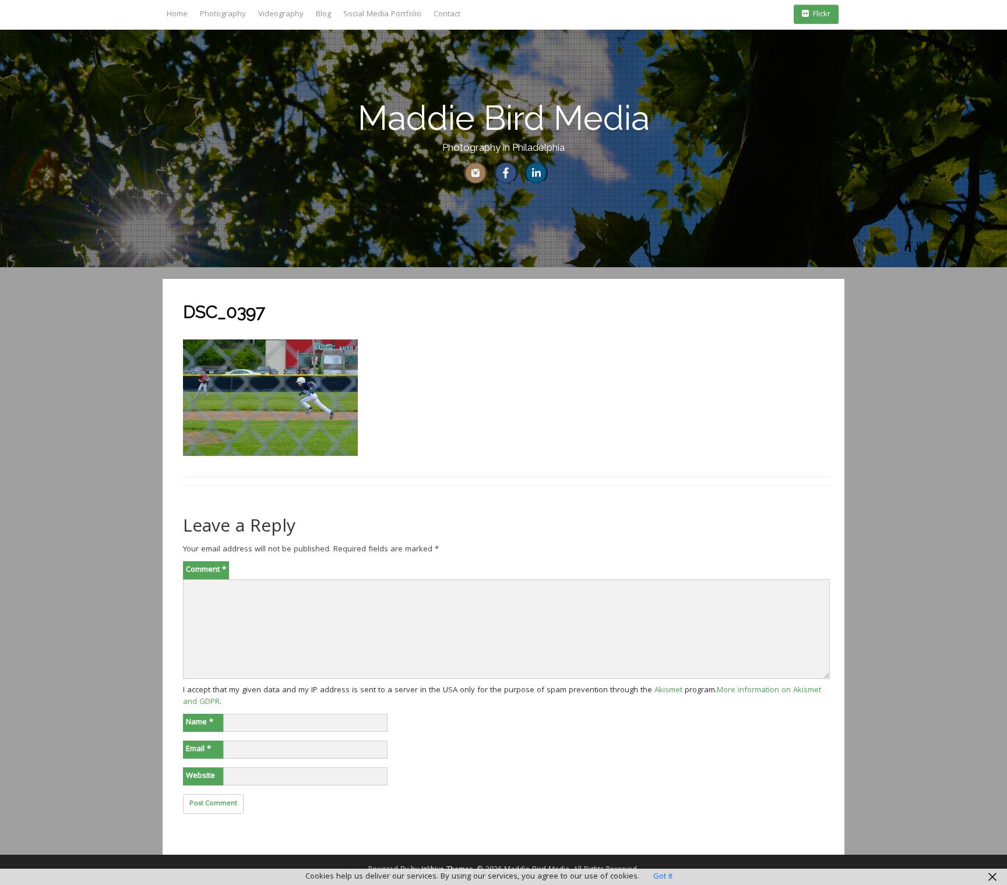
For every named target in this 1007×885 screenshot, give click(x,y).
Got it (662, 876)
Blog (323, 14)
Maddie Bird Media (504, 118)
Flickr (821, 14)
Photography (223, 14)
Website (200, 776)
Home (177, 14)
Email (198, 749)
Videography (281, 14)
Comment (206, 570)
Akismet (668, 690)
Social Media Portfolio (382, 14)
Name (199, 722)
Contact (447, 14)
